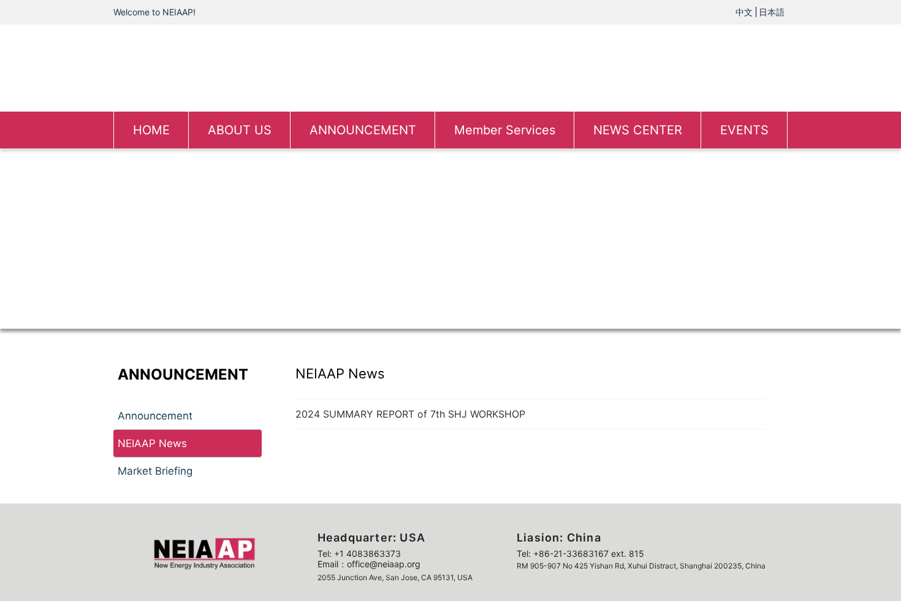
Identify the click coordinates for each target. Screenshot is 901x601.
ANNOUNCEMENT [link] (363, 130)
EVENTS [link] (744, 130)
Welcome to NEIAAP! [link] (154, 12)
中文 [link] (744, 12)
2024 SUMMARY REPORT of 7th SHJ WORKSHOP (410, 414)
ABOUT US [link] (240, 130)
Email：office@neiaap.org (368, 564)
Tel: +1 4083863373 (359, 553)
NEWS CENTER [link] (637, 130)
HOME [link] (151, 130)
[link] (450, 67)
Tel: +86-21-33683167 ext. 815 (580, 553)
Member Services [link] (504, 130)
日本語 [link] (772, 12)
